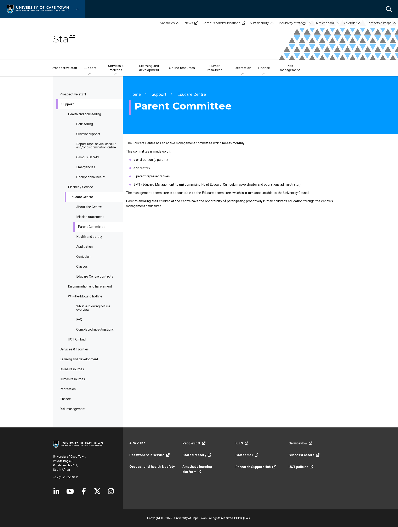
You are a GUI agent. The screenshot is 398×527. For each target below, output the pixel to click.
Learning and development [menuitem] (149, 68)
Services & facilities (74, 349)
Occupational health (91, 177)
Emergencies (85, 167)
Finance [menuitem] (264, 68)
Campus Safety (87, 157)
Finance (65, 399)
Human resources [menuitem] (214, 68)
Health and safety (89, 237)
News (188, 23)
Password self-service (147, 455)
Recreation (68, 389)
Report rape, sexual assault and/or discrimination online (96, 145)
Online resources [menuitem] (182, 68)
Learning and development (79, 359)
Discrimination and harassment (90, 286)
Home (135, 94)
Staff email (244, 455)
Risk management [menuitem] (290, 68)
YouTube (70, 491)
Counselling (84, 124)
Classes (82, 266)
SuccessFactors (301, 455)
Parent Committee (91, 227)
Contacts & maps (378, 23)
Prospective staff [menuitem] (64, 68)
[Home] (38, 9)
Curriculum (83, 257)
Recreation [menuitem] (243, 68)
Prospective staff (73, 94)
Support (67, 104)
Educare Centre (81, 197)
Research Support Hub (253, 467)
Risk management (73, 409)
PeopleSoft (191, 443)
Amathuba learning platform (197, 469)
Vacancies (167, 23)
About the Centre (89, 207)
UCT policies (298, 467)
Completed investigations (95, 329)
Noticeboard (325, 23)
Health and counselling (84, 114)
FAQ (79, 319)
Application (84, 247)
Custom (111, 491)
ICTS (239, 443)
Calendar (350, 23)
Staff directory (194, 455)
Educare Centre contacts (94, 276)
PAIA (247, 518)
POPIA (238, 518)
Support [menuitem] (90, 68)
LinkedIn (56, 491)
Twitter (97, 491)
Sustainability (259, 23)
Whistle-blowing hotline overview (93, 308)
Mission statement (90, 217)
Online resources (72, 369)
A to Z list (137, 443)
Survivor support (88, 134)
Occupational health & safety (152, 467)
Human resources (72, 379)
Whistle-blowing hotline (85, 296)
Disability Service (80, 187)
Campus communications (221, 23)
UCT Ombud (77, 339)
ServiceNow (298, 443)
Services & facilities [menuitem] (116, 68)
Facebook (84, 491)
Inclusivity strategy (292, 23)
